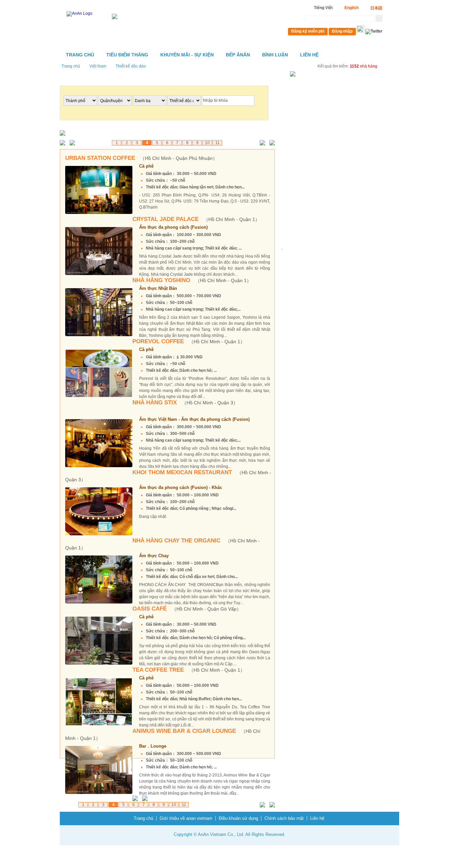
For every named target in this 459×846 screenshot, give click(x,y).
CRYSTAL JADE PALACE (196, 219)
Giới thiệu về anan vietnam (186, 818)
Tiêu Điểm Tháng (127, 54)
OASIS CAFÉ (186, 609)
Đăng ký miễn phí (307, 31)
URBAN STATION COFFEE (141, 158)
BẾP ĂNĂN (238, 54)
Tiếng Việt (323, 7)
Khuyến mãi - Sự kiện (187, 54)
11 (217, 142)
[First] (64, 143)
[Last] (270, 143)
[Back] (74, 143)
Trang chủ (80, 54)
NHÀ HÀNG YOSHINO (191, 280)
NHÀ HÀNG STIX (185, 402)
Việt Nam (97, 66)
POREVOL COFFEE (188, 341)
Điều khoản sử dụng (238, 818)
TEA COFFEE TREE (188, 670)
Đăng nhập (342, 31)
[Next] (261, 143)
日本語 (376, 8)
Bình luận (275, 54)
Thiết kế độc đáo (131, 66)
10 (207, 142)
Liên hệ (309, 54)
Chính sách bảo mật (284, 818)
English (351, 7)
